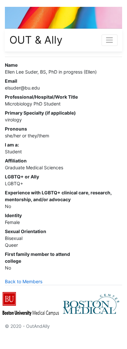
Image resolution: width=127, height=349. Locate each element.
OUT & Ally (36, 40)
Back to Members (23, 281)
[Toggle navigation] (110, 40)
